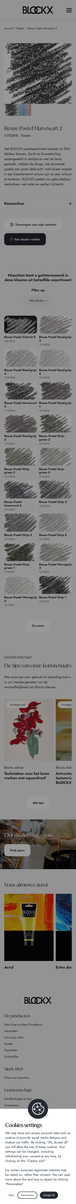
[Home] (38, 1000)
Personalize (27, 1195)
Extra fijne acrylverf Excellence (23, 1024)
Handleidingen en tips (18, 1099)
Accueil (8, 28)
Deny (11, 1195)
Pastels (8, 1044)
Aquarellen (11, 1031)
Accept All (49, 1195)
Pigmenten (10, 1050)
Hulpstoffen (11, 1056)
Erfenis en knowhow (16, 1078)
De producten (17, 1016)
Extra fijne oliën (14, 1037)
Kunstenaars (11, 1105)
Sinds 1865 (13, 1069)
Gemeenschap (17, 1090)
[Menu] (69, 10)
